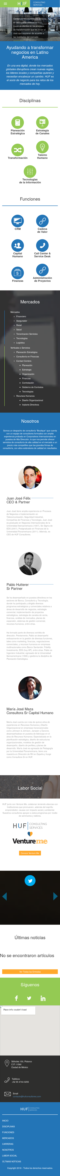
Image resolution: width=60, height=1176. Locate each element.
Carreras (7, 1143)
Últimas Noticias (11, 1161)
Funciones (8, 1132)
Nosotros (8, 1149)
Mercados (8, 1138)
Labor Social (9, 1155)
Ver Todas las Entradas (30, 971)
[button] (4, 908)
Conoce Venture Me (30, 853)
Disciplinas (8, 1126)
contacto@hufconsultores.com (27, 1096)
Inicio (5, 1120)
